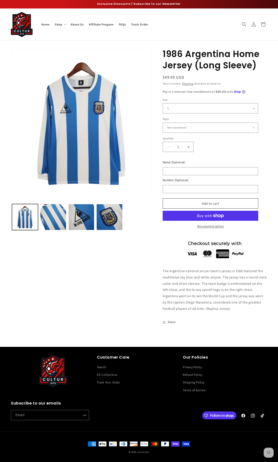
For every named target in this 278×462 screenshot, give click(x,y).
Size (165, 100)
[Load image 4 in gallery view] (109, 217)
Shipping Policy (193, 382)
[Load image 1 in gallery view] (25, 217)
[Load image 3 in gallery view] (81, 217)
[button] (60, 24)
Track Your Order (108, 382)
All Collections (107, 375)
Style (166, 119)
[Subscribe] (84, 415)
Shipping (187, 83)
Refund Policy (192, 375)
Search (101, 367)
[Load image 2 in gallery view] (53, 217)
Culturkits (143, 452)
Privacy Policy (192, 367)
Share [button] (172, 322)
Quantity (168, 138)
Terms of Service (194, 390)
